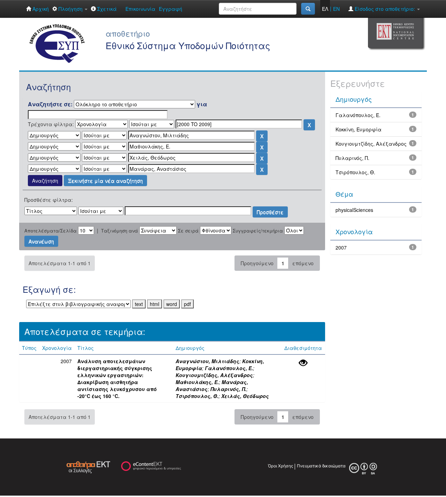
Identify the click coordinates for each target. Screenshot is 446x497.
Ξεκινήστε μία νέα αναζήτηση (105, 180)
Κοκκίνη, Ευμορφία (359, 129)
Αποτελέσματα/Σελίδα (50, 231)
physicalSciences (354, 209)
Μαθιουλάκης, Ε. (197, 382)
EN (336, 8)
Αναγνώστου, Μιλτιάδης (207, 361)
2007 (341, 247)
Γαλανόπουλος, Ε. (229, 368)
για (202, 104)
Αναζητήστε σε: (50, 104)
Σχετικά (106, 8)
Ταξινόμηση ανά (119, 231)
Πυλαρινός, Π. (228, 388)
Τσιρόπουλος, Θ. (197, 395)
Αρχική (40, 8)
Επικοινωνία (140, 8)
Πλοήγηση (70, 8)
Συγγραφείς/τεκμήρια (258, 231)
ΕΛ (325, 8)
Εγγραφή (170, 8)
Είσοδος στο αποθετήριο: (384, 8)
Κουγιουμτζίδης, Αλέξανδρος (214, 375)
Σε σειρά (188, 231)
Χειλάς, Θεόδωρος (245, 395)
